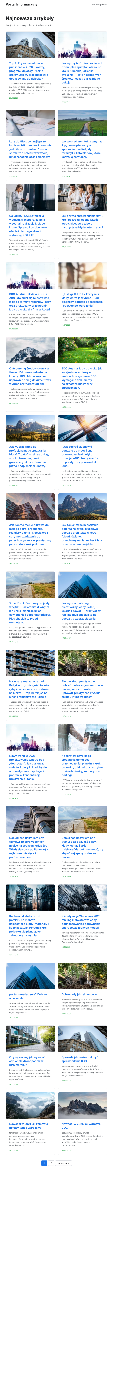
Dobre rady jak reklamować (80, 994)
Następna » (63, 1163)
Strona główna (99, 4)
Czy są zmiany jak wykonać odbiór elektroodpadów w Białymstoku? (27, 1061)
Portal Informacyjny (22, 4)
